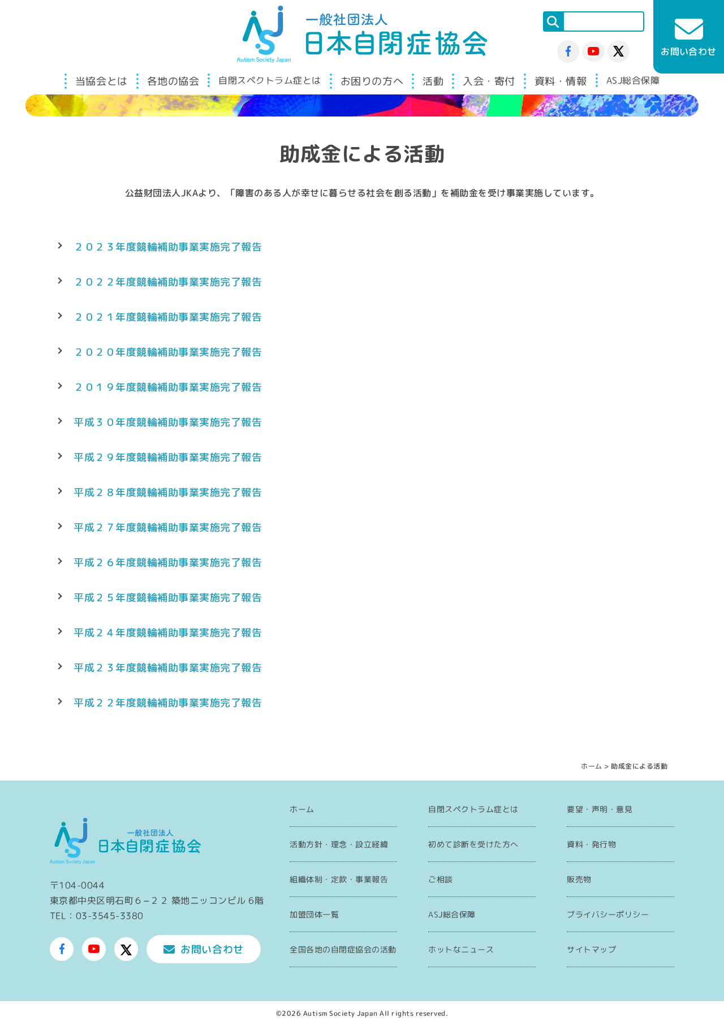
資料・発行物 (591, 844)
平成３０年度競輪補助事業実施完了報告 (168, 422)
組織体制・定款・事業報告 (339, 879)
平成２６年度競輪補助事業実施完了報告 (168, 562)
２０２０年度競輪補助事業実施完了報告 (168, 352)
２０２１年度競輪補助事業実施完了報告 (168, 317)
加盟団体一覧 (314, 914)
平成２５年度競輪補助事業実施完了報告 (168, 597)
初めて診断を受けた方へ (473, 844)
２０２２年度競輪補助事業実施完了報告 (168, 282)
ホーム (591, 766)
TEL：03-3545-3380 (97, 915)
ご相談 (440, 879)
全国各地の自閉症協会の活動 (343, 949)
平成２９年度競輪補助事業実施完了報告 (168, 457)
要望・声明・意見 (599, 809)
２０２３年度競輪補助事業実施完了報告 (168, 247)
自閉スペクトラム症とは (269, 80)
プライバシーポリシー (608, 914)
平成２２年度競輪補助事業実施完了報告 (168, 703)
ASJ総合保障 (633, 80)
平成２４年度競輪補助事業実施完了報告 (168, 633)
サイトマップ (591, 949)
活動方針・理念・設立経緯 (339, 844)
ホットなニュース (461, 949)
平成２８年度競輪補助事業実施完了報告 (168, 492)
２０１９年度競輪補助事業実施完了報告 (168, 387)
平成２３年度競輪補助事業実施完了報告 (168, 668)
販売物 (579, 879)
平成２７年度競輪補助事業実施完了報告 (168, 527)
